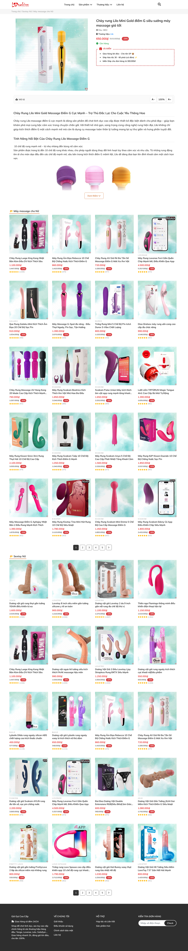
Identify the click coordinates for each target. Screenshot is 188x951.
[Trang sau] (109, 547)
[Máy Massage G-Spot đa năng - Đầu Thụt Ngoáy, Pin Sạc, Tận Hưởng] (71, 300)
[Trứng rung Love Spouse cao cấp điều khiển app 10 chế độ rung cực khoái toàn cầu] (71, 843)
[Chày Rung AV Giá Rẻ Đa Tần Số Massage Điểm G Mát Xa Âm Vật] (114, 234)
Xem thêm (92, 195)
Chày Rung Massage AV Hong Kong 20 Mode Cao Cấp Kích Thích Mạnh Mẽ (27, 393)
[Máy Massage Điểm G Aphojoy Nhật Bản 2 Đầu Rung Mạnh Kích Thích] (28, 497)
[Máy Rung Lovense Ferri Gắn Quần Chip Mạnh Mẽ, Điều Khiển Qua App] (157, 234)
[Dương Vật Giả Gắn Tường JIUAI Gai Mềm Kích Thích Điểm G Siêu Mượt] (157, 777)
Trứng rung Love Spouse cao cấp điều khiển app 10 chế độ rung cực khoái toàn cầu (71, 870)
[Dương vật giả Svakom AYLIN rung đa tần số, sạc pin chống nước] (28, 777)
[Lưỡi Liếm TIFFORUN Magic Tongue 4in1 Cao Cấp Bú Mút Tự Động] (157, 366)
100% (161, 99)
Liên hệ (57, 935)
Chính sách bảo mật (63, 930)
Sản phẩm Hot (103, 926)
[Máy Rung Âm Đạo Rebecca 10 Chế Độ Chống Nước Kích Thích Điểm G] (71, 234)
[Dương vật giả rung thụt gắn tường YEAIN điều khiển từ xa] (28, 579)
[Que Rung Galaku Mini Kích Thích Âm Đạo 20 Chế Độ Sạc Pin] (28, 300)
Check (170, 923)
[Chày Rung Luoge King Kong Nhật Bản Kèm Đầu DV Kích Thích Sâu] (28, 234)
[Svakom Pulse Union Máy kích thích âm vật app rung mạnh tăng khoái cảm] (114, 366)
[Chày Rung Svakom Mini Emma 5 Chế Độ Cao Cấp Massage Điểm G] (114, 497)
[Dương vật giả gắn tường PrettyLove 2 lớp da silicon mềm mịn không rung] (28, 843)
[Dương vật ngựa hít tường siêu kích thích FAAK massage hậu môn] (71, 645)
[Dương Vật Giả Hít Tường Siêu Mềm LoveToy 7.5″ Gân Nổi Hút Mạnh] (157, 843)
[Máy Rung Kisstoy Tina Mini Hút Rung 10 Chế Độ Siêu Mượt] (71, 497)
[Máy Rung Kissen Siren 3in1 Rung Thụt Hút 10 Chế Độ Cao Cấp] (28, 432)
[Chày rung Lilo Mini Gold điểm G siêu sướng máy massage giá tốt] (52, 54)
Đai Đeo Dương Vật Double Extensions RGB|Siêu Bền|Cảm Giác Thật (113, 804)
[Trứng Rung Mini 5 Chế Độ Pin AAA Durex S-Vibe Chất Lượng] (114, 300)
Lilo (111, 34)
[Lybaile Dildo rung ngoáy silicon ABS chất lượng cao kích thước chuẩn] (28, 711)
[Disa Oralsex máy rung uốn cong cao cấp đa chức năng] (157, 300)
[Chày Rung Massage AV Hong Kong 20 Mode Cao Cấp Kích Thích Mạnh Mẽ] (28, 366)
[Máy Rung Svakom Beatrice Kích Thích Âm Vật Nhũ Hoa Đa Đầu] (71, 366)
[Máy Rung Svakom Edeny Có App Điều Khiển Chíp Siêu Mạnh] (157, 497)
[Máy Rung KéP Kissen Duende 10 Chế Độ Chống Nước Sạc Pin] (157, 432)
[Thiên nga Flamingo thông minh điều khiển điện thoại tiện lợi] (157, 579)
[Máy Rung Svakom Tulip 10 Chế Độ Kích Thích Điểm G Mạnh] (71, 432)
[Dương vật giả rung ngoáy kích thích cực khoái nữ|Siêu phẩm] (157, 645)
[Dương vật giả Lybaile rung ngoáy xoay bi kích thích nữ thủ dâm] (71, 711)
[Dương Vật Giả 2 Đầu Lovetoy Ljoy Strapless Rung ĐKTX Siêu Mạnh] (114, 645)
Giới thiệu (58, 921)
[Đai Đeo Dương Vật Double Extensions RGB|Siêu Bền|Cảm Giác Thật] (114, 777)
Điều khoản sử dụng (63, 926)
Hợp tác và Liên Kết (105, 921)
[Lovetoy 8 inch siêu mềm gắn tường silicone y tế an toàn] (71, 579)
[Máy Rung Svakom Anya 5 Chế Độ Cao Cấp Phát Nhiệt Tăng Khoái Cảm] (114, 432)
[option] (52, 54)
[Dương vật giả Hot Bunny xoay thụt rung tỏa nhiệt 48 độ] (114, 843)
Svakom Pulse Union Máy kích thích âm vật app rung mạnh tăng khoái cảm (113, 393)
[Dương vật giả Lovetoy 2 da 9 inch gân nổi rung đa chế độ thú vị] (114, 579)
